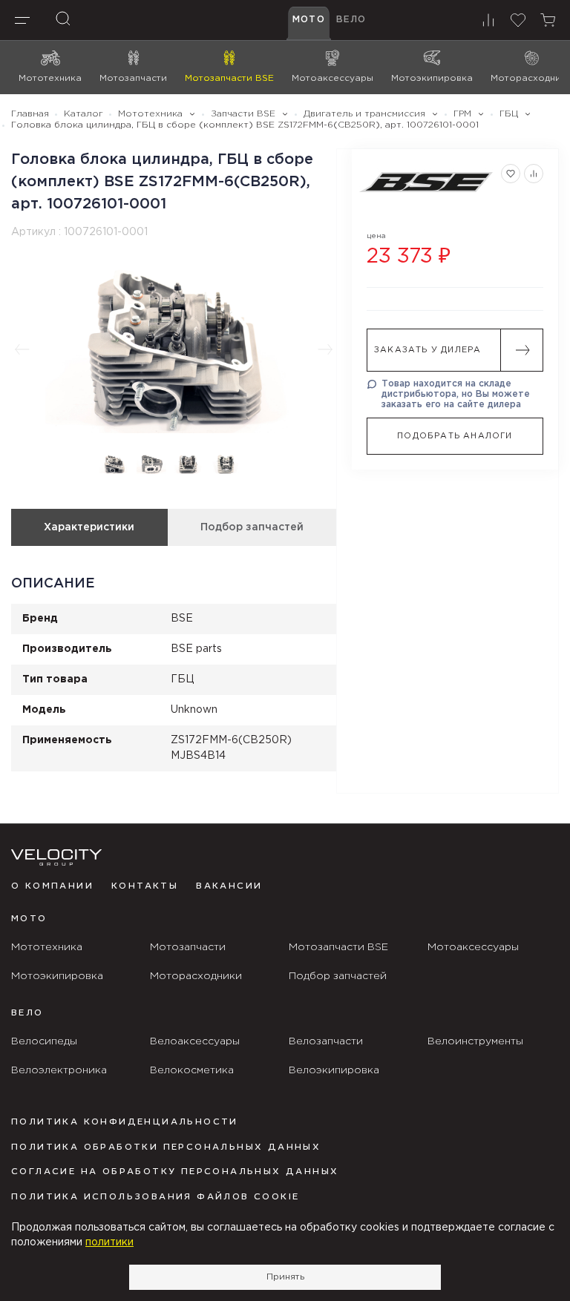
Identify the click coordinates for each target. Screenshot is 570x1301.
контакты (144, 886)
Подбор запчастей (252, 527)
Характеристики (89, 527)
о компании (52, 886)
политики (109, 1242)
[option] (173, 349)
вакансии (229, 886)
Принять (285, 1277)
